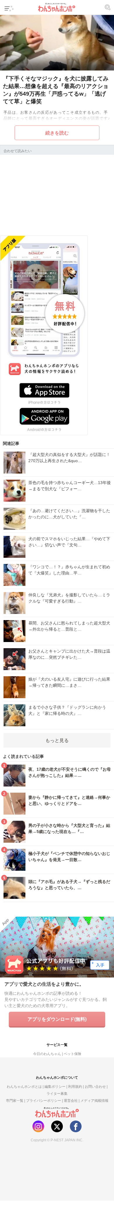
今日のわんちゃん (47, 1054)
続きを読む (57, 132)
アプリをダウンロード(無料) (57, 1019)
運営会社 (71, 1100)
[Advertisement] (57, 194)
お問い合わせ (95, 1086)
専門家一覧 (14, 1100)
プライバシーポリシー (43, 1100)
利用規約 (75, 1086)
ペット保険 (72, 1054)
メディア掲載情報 (94, 1100)
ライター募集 (57, 1093)
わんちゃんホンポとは (24, 1086)
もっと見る (57, 740)
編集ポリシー (54, 1086)
